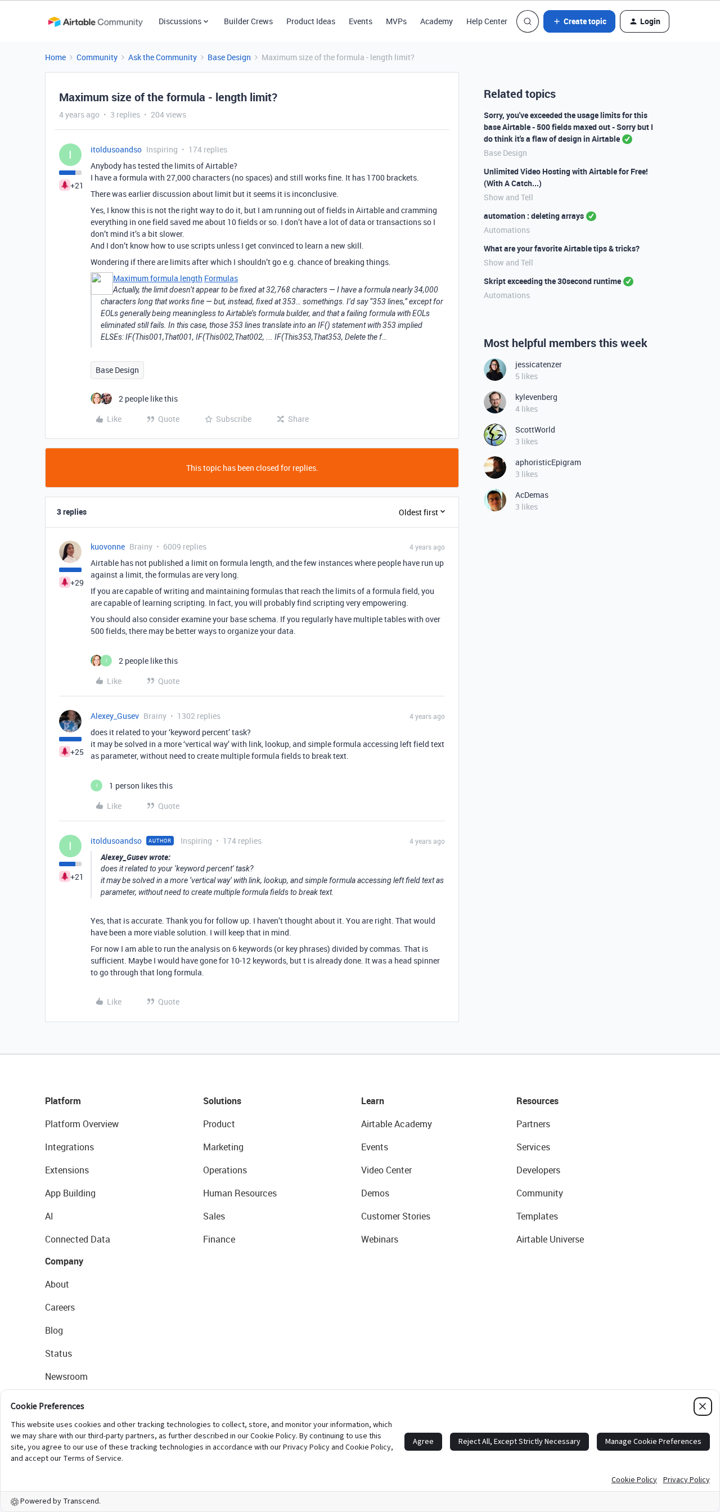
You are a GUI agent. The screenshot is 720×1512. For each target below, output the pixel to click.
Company (64, 1261)
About (57, 1284)
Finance (219, 1239)
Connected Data (77, 1239)
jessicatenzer (538, 364)
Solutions (222, 1101)
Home (55, 57)
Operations (225, 1170)
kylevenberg (536, 397)
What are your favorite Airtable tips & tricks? (562, 248)
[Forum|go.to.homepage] (95, 21)
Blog (54, 1330)
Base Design (229, 57)
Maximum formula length (157, 278)
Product (219, 1124)
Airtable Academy (396, 1124)
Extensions (67, 1170)
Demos (375, 1193)
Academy (436, 21)
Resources (537, 1101)
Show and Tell (508, 197)
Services (533, 1147)
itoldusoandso (116, 149)
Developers (538, 1170)
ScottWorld (535, 429)
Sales (214, 1216)
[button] (579, 21)
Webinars (379, 1239)
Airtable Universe (550, 1239)
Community (97, 57)
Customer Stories (395, 1216)
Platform (63, 1101)
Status (58, 1353)
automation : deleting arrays (534, 215)
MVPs (396, 21)
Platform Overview (82, 1124)
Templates (537, 1216)
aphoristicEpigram (548, 462)
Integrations (69, 1147)
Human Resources (240, 1193)
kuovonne (108, 546)
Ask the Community (162, 57)
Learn (372, 1101)
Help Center (486, 21)
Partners (533, 1124)
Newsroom (66, 1376)
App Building (70, 1193)
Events (360, 21)
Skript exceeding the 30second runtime (552, 281)
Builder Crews (248, 21)
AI (49, 1216)
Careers (60, 1307)
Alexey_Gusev (115, 715)
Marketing (223, 1147)
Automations (507, 229)
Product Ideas (310, 21)
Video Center (386, 1170)
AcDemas (531, 494)
